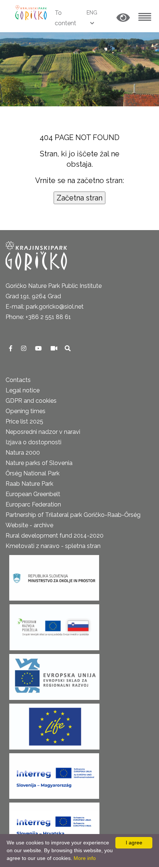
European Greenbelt (33, 494)
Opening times (25, 411)
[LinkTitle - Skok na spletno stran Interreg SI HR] (54, 823)
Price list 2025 (24, 421)
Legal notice (23, 390)
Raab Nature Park (29, 483)
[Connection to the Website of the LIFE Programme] (54, 724)
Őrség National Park (33, 473)
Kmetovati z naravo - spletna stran (53, 545)
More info (85, 858)
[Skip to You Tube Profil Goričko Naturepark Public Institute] (39, 348)
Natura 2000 (23, 452)
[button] (123, 18)
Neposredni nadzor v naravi (43, 431)
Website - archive (29, 525)
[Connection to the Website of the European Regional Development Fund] (54, 674)
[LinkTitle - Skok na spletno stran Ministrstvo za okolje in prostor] (54, 575)
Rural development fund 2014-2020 (55, 535)
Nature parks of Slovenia (39, 462)
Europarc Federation (33, 504)
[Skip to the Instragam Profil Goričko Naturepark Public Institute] (24, 348)
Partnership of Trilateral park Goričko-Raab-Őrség (73, 514)
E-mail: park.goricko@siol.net (45, 306)
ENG (92, 13)
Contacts (18, 379)
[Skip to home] (31, 12)
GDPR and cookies (31, 400)
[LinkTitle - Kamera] (54, 348)
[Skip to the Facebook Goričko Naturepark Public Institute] (11, 348)
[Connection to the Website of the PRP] (54, 624)
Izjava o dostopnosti (33, 442)
